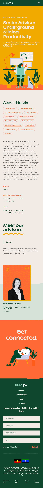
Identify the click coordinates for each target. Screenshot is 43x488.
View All (8, 242)
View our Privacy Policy (11, 447)
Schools (21, 390)
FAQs (21, 399)
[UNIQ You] (8, 4)
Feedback (21, 403)
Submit (35, 447)
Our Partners (21, 395)
